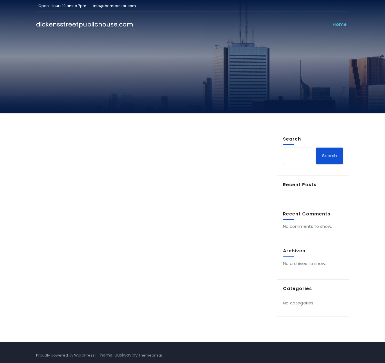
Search (292, 139)
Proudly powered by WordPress (65, 355)
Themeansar (150, 355)
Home (340, 24)
